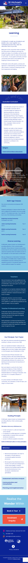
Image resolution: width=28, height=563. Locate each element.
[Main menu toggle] (25, 3)
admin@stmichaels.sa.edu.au (13, 536)
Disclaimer (16, 549)
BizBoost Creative (16, 558)
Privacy (11, 549)
